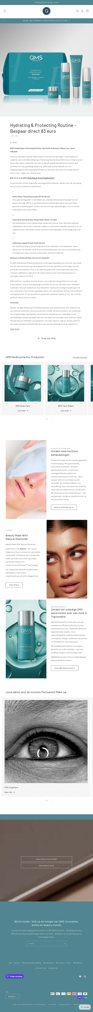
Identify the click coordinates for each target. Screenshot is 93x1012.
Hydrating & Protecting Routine (40, 178)
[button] (4, 11)
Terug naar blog (48, 338)
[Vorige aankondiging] (4, 2)
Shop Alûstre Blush (46, 865)
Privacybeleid (52, 1004)
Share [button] (14, 142)
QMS (10, 963)
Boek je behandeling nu (63, 507)
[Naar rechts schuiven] (51, 418)
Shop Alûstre (14, 585)
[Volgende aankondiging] (88, 2)
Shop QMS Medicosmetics (64, 668)
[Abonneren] (64, 943)
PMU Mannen (77, 963)
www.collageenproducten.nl (25, 1004)
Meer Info (8, 792)
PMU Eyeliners (48, 963)
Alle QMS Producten (80, 357)
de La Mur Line (41, 968)
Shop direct (15, 329)
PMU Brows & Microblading (31, 963)
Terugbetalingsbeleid (64, 1004)
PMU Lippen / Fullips (63, 963)
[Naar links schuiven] (41, 418)
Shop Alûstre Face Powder (46, 859)
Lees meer (21, 410)
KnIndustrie (53, 968)
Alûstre (16, 963)
